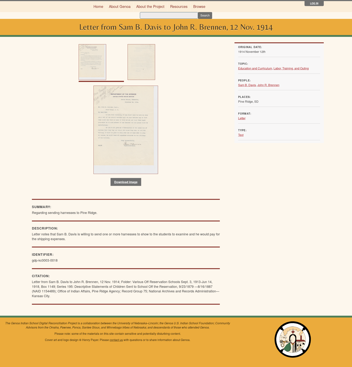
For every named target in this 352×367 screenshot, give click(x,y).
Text (240, 135)
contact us (116, 340)
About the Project (150, 6)
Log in (314, 3)
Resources (179, 6)
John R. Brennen (268, 85)
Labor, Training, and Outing (291, 68)
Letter (241, 118)
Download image (126, 182)
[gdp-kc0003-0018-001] (126, 129)
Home (98, 6)
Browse (199, 6)
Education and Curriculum (255, 68)
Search (205, 15)
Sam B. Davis (247, 85)
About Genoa (120, 6)
